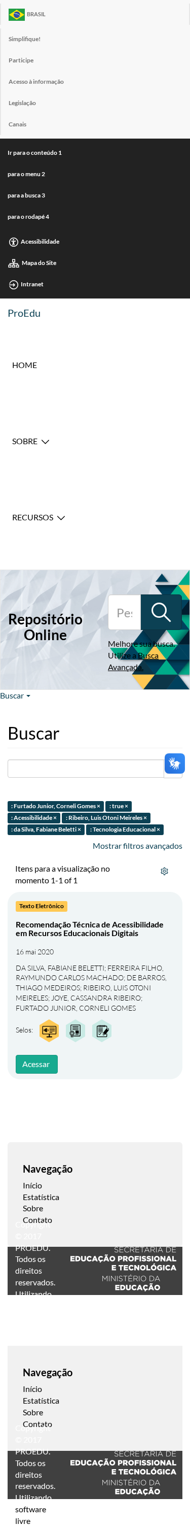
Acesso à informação (36, 81)
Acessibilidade (40, 241)
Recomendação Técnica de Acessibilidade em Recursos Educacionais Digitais (90, 928)
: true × (118, 806)
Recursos (32, 517)
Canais (17, 124)
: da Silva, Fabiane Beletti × (46, 829)
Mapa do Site (39, 263)
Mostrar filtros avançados (137, 845)
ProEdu (24, 313)
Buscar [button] (12, 695)
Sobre (24, 441)
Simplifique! (25, 39)
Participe (21, 60)
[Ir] (161, 612)
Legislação (22, 103)
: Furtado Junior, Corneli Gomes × (55, 806)
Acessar (36, 1064)
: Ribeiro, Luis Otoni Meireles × (106, 817)
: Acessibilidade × (34, 817)
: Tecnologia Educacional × (125, 829)
